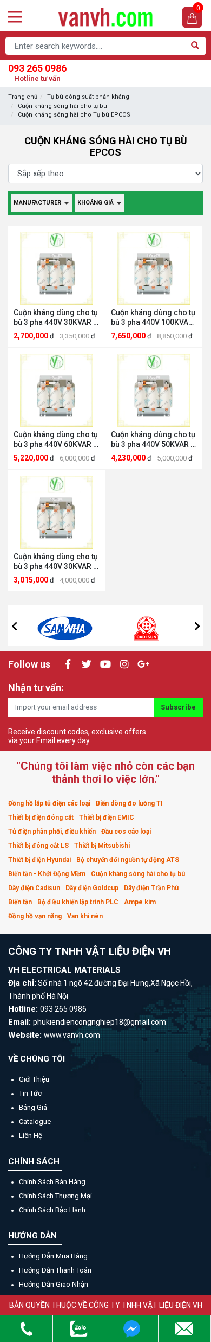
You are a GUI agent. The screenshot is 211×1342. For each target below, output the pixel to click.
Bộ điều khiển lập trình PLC (77, 902)
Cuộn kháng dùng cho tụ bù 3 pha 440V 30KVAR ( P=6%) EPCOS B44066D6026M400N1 (56, 317)
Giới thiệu (34, 1079)
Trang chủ (22, 96)
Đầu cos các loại (126, 831)
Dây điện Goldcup (91, 888)
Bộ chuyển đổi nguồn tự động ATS (127, 860)
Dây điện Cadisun (34, 888)
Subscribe (178, 707)
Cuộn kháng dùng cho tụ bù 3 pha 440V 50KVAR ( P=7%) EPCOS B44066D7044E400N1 (153, 439)
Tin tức (30, 1093)
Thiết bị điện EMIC (106, 817)
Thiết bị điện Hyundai (39, 860)
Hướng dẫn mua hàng (53, 1256)
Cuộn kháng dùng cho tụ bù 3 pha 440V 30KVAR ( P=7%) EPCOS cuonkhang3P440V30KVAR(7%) (57, 561)
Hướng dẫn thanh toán (55, 1270)
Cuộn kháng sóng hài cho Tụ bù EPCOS (74, 114)
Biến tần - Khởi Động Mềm (46, 874)
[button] (14, 626)
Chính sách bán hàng (52, 1182)
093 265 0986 (37, 72)
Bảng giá (33, 1107)
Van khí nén (85, 916)
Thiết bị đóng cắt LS (38, 845)
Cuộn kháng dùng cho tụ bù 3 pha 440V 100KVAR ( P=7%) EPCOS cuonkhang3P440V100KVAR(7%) (154, 317)
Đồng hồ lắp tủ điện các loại (49, 803)
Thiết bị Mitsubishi (102, 845)
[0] (192, 17)
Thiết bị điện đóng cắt (41, 817)
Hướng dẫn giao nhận (53, 1284)
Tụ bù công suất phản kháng (88, 96)
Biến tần (20, 902)
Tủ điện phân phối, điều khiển (52, 831)
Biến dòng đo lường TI (129, 803)
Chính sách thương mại (55, 1196)
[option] (65, 625)
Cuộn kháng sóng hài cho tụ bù (62, 106)
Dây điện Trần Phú (151, 888)
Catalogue (35, 1121)
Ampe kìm (140, 902)
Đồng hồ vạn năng (35, 916)
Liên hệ (30, 1136)
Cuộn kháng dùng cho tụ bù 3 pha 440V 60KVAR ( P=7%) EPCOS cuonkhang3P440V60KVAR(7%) (57, 439)
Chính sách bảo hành (52, 1210)
